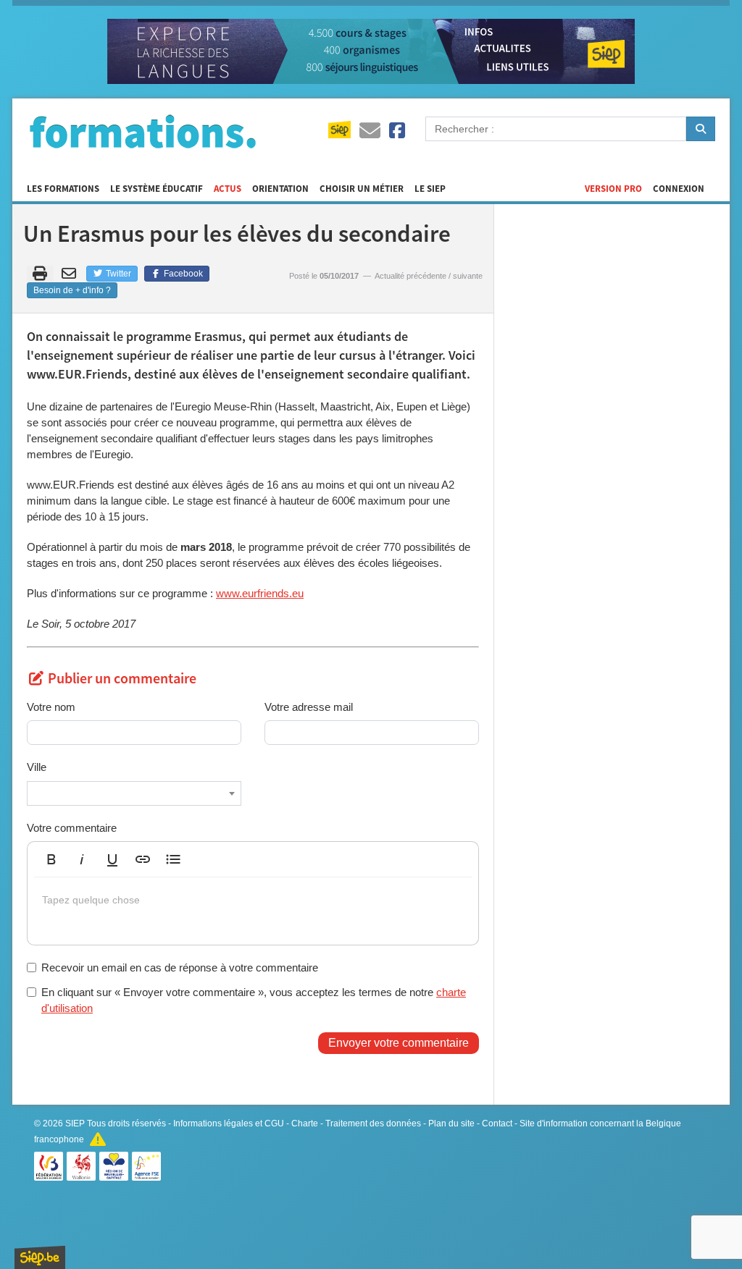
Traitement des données (373, 1123)
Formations (143, 131)
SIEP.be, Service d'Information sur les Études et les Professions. (39, 1257)
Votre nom (51, 707)
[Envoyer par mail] (71, 274)
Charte (304, 1123)
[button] (51, 859)
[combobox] (134, 793)
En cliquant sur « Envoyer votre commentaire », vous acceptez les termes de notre (253, 999)
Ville (36, 767)
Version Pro (613, 188)
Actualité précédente (410, 275)
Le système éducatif (156, 188)
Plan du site (451, 1123)
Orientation (280, 188)
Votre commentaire (72, 828)
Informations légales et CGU (228, 1123)
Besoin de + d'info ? (72, 290)
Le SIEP (430, 188)
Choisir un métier (362, 188)
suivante (468, 275)
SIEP (75, 1123)
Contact (497, 1123)
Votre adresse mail (308, 707)
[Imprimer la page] (40, 274)
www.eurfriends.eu (260, 593)
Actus (227, 188)
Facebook (182, 274)
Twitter (117, 274)
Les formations (63, 188)
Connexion (678, 188)
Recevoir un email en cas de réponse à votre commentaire (179, 967)
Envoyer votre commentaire (398, 1043)
